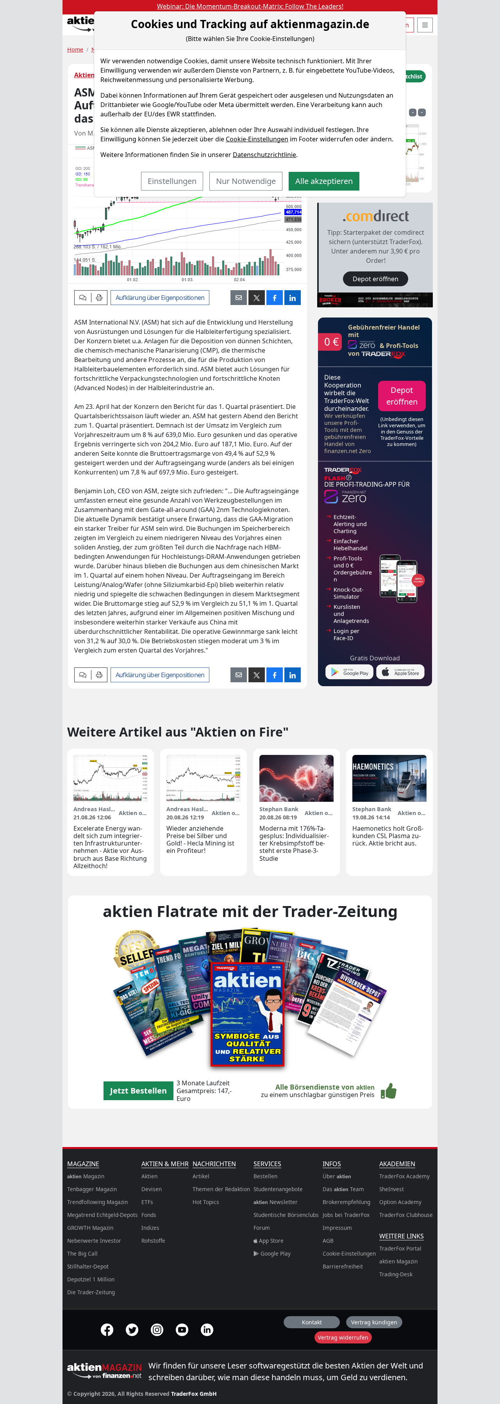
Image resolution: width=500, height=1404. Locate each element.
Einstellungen (172, 181)
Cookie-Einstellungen (257, 139)
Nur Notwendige (246, 181)
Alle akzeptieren (324, 181)
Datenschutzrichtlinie (264, 154)
